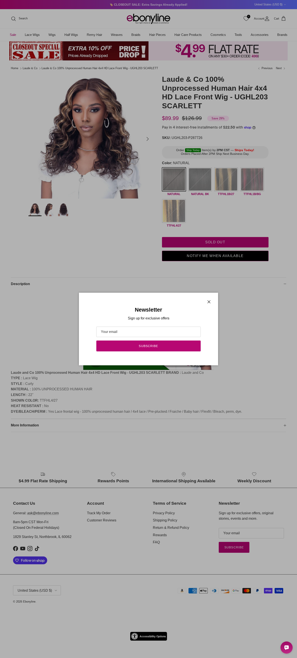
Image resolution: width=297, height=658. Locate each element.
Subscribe (148, 346)
